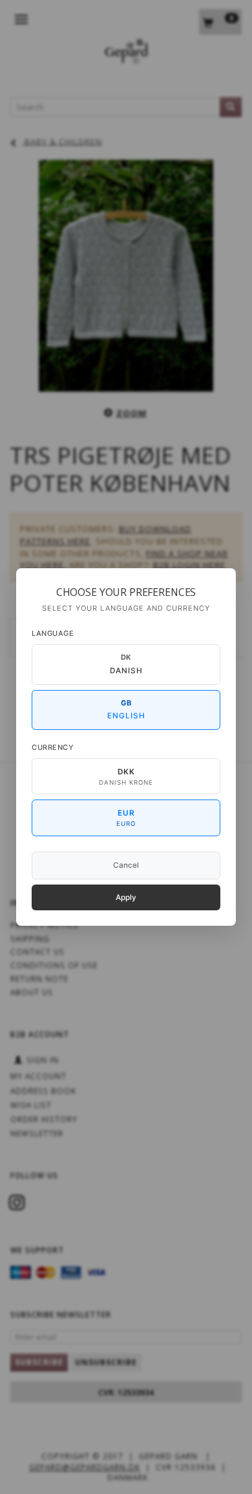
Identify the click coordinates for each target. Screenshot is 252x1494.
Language (53, 633)
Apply (126, 897)
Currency (53, 747)
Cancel (126, 865)
